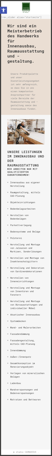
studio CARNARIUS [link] (26, 451)
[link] (3, 10)
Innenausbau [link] (24, 156)
